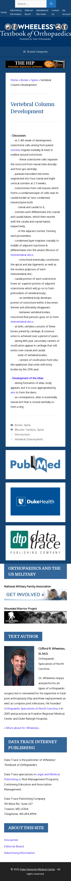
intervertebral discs (22, 254)
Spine (27, 425)
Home (4, 12)
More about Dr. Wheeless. (22, 728)
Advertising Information (19, 852)
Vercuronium (22, 434)
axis (13, 392)
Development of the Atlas (27, 378)
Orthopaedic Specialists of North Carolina (31, 708)
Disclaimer (11, 840)
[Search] (51, 4)
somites (15, 150)
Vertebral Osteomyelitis (29, 439)
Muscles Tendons (25, 429)
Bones (18, 425)
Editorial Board (14, 846)
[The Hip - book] (36, 67)
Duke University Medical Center (37, 869)
